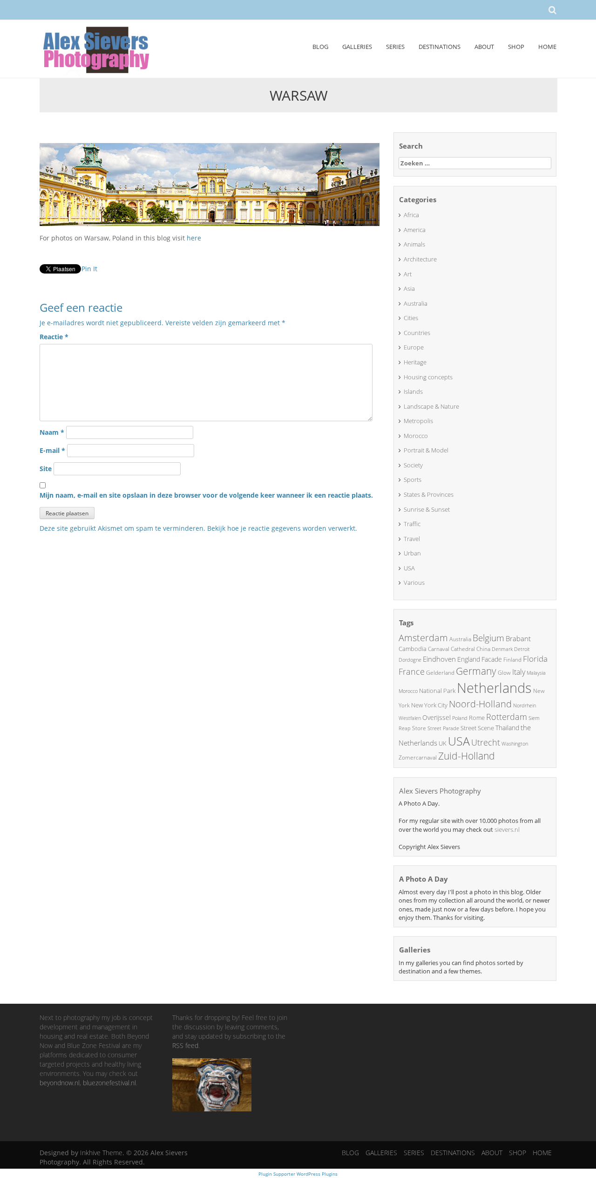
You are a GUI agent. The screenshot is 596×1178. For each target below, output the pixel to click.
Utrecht (485, 742)
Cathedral (463, 648)
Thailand (507, 727)
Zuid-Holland (466, 755)
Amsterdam (423, 637)
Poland (459, 717)
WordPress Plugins (316, 1174)
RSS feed (185, 1045)
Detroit (522, 648)
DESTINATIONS (440, 46)
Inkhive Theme (101, 1152)
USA (409, 568)
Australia (415, 303)
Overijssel (436, 717)
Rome (477, 717)
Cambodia (413, 648)
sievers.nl (507, 829)
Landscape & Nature (431, 406)
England (468, 659)
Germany (476, 671)
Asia (409, 288)
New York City (429, 705)
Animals (414, 244)
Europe (414, 347)
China (483, 649)
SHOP (516, 46)
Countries (417, 333)
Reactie (54, 336)
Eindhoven (439, 659)
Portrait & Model (426, 450)
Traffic (412, 524)
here (194, 237)
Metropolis (418, 421)
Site (46, 468)
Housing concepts (428, 377)
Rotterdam (506, 716)
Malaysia (536, 672)
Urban (412, 553)
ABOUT (484, 46)
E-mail (52, 450)
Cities (411, 318)
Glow (504, 673)
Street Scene (477, 728)
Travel (412, 538)
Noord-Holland (480, 704)
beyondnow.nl (60, 1082)
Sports (412, 479)
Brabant (518, 638)
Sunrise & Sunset (427, 509)
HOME (547, 46)
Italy (518, 672)
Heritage (415, 362)
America (415, 230)
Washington (514, 743)
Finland (512, 659)
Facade (491, 659)
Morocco (416, 435)
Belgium (488, 638)
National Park (437, 690)
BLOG (320, 46)
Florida (535, 658)
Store (419, 728)
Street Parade (443, 728)
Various (414, 582)
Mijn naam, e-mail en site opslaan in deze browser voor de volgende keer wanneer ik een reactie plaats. (206, 495)
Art (408, 274)
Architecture (420, 259)
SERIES (395, 46)
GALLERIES (357, 46)
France (412, 671)
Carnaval (438, 648)
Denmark (502, 648)
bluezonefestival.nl (109, 1082)
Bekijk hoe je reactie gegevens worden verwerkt (281, 528)
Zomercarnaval (418, 757)
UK (443, 743)
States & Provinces (429, 494)
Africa (411, 215)
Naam (52, 432)
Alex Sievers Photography (440, 790)
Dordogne (410, 659)
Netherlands (494, 687)
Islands (413, 391)
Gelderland (440, 672)
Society (413, 465)
